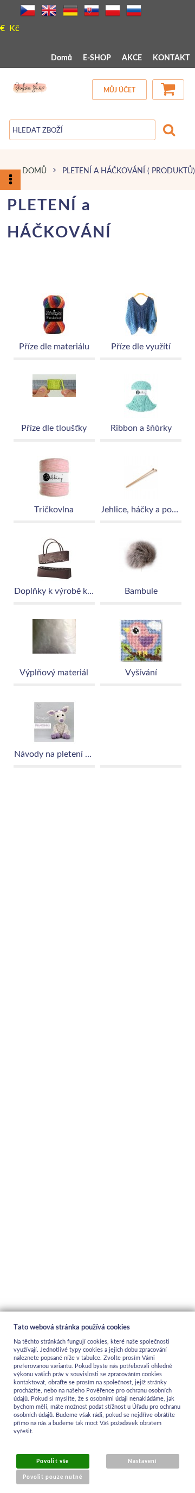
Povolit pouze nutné (53, 1476)
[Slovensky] (91, 10)
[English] (48, 10)
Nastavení (142, 1461)
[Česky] (27, 10)
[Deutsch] (70, 10)
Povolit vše (52, 1461)
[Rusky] (133, 10)
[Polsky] (112, 10)
